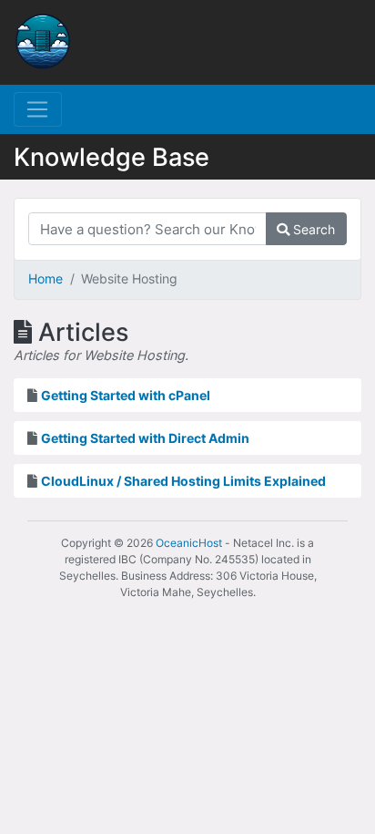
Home (45, 278)
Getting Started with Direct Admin (145, 438)
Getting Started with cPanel (125, 395)
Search (312, 229)
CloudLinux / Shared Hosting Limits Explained (183, 481)
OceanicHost (189, 543)
